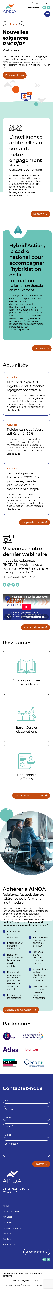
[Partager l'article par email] (13, 585)
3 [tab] (16, 24)
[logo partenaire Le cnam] (31, 1050)
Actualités (8, 1222)
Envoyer (39, 1164)
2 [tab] (13, 24)
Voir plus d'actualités (33, 522)
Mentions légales (21, 1281)
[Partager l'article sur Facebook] (4, 585)
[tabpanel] (26, 67)
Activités (7, 1217)
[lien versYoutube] (44, 7)
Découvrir (38, 214)
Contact (44, 3)
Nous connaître (11, 1211)
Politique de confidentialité (18, 1285)
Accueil (7, 1206)
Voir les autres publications (29, 795)
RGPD (37, 1281)
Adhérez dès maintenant (18, 1010)
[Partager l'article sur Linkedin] (17, 585)
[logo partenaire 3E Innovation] (9, 1036)
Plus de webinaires (34, 627)
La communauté (12, 1228)
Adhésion (8, 1234)
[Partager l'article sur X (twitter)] (9, 585)
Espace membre (35, 1252)
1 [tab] (10, 24)
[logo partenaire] (33, 1036)
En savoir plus (12, 75)
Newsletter (34, 7)
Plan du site (42, 1285)
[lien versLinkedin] (48, 7)
